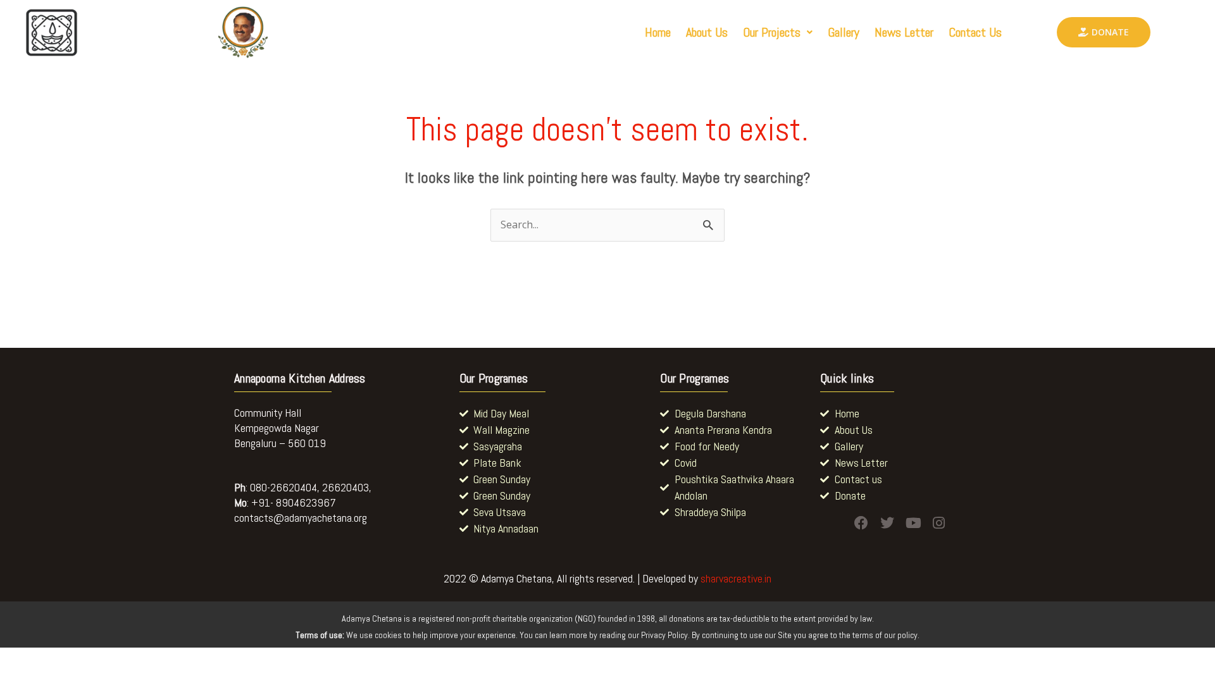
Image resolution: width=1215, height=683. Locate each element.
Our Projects (772, 32)
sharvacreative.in (736, 578)
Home (658, 32)
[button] (777, 32)
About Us (707, 32)
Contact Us (975, 32)
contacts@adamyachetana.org (300, 517)
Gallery (843, 32)
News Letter (904, 32)
